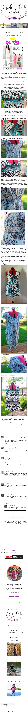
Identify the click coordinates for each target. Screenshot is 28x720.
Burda (5, 424)
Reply (5, 443)
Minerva (20, 32)
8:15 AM (21, 447)
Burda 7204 (9, 424)
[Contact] (14, 596)
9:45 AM (9, 456)
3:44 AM (11, 471)
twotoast (6, 494)
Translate (11, 706)
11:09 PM (10, 494)
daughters (14, 424)
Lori (8, 505)
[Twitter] (18, 596)
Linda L (6, 456)
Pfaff (14, 32)
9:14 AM (13, 505)
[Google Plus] (16, 596)
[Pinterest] (10, 596)
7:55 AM (8, 436)
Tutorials (13, 29)
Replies (7, 503)
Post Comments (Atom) (11, 552)
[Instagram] (12, 596)
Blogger (22, 711)
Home (13, 550)
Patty (5, 436)
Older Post (3, 549)
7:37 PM (11, 516)
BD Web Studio (11, 711)
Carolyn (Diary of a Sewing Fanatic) (11, 447)
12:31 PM (9, 483)
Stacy (5, 483)
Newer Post (24, 549)
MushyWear (6, 471)
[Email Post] (10, 422)
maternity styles (20, 424)
